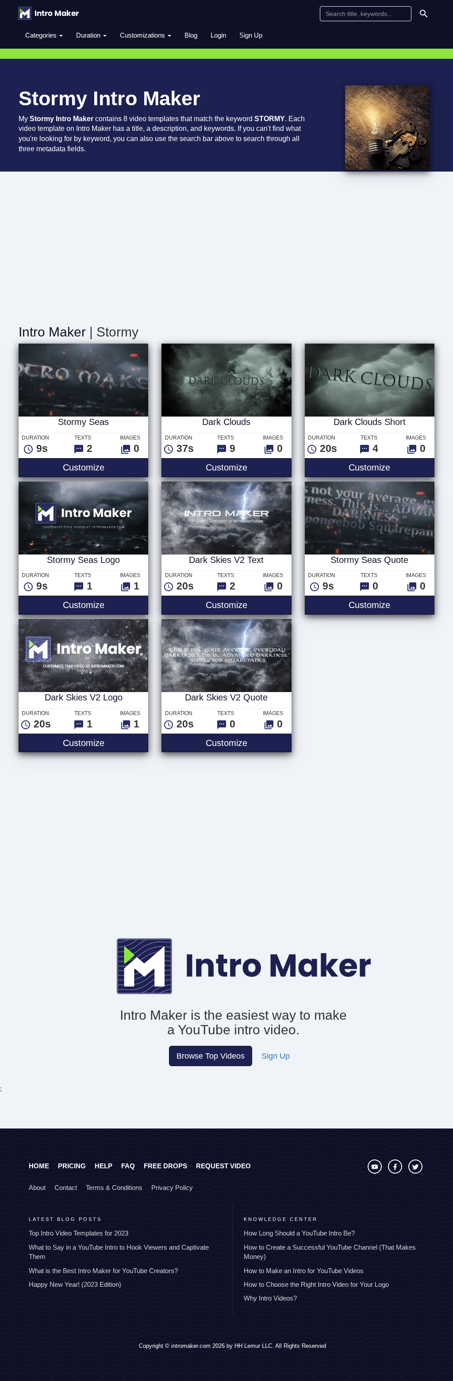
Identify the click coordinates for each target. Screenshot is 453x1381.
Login (218, 35)
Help (103, 1166)
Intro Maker (52, 332)
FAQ (128, 1166)
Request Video (223, 1166)
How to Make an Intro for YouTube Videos (304, 1270)
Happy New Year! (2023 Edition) (75, 1284)
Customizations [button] (143, 35)
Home (39, 1166)
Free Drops (165, 1166)
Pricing (72, 1166)
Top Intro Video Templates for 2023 (78, 1233)
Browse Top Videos (211, 1056)
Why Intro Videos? (270, 1298)
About (37, 1187)
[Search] (423, 14)
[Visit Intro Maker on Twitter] (415, 1171)
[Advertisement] (226, 249)
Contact (65, 1187)
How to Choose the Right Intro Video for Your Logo (316, 1284)
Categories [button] (41, 35)
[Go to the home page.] (48, 13)
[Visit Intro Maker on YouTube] (375, 1171)
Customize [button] (105, 467)
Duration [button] (89, 35)
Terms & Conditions (114, 1187)
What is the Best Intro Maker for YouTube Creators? (103, 1270)
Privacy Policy (172, 1187)
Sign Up (250, 35)
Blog (190, 35)
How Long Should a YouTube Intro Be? (299, 1233)
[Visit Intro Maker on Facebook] (396, 1171)
